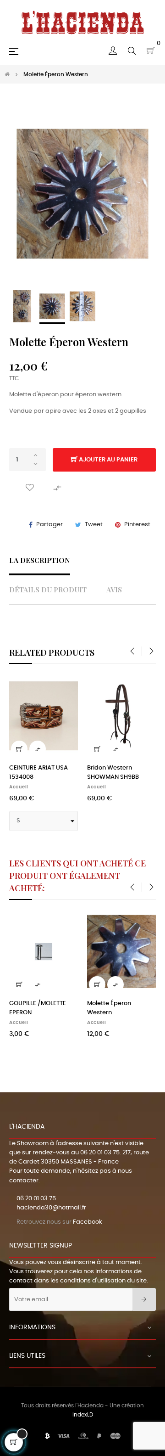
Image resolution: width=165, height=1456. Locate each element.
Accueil (112, 787)
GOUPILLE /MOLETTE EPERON (37, 1008)
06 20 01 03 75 (100, 1153)
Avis (114, 589)
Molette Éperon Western (109, 1008)
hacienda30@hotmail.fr (51, 1208)
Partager (49, 525)
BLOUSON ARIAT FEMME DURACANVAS (58, 772)
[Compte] (113, 51)
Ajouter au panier (107, 460)
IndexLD (82, 1414)
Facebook (87, 1222)
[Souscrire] (144, 1299)
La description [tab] (39, 560)
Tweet (94, 525)
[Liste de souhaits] (30, 487)
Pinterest (137, 525)
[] (35, 749)
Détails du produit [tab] (48, 589)
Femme (34, 787)
